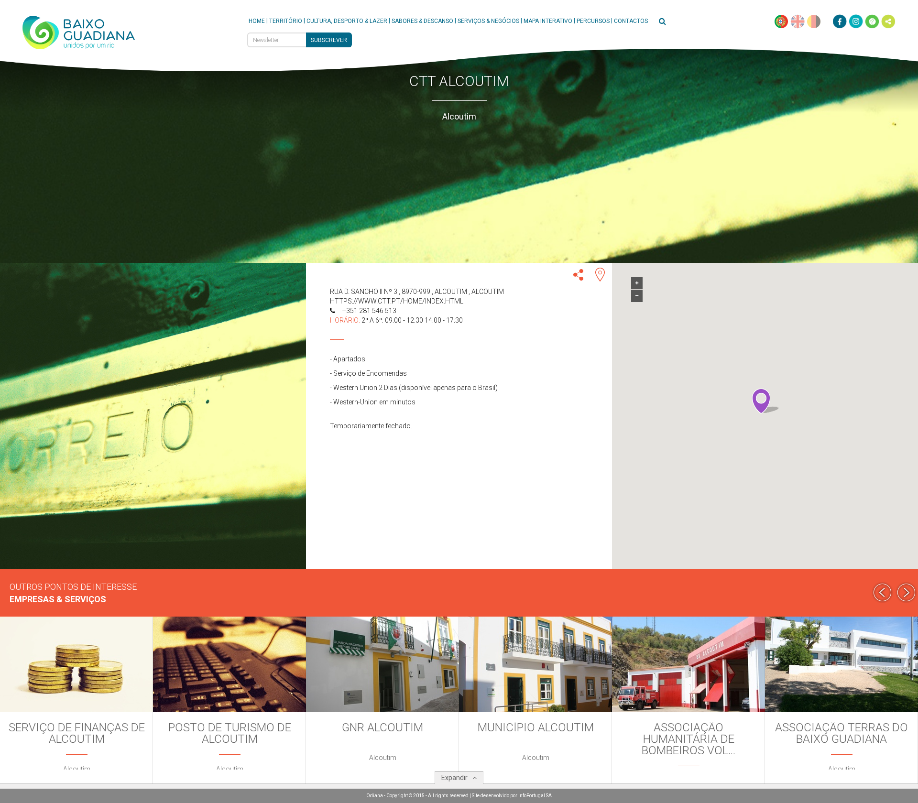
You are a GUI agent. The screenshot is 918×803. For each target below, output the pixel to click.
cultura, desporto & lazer (346, 21)
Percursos (593, 21)
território (285, 21)
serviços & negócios (488, 21)
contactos (631, 21)
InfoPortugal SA (535, 795)
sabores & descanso (422, 21)
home (257, 21)
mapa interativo (548, 21)
